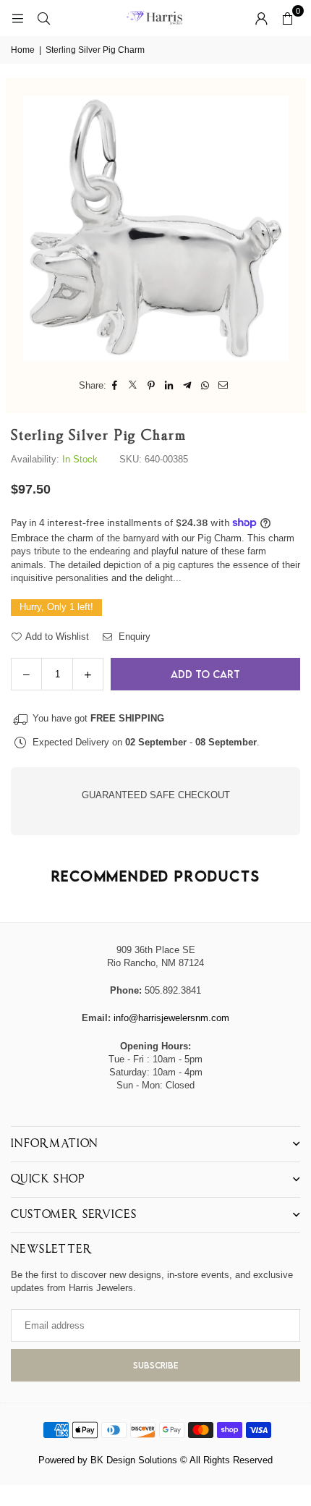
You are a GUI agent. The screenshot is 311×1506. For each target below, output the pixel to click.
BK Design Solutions (133, 1460)
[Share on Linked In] (169, 385)
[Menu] (17, 17)
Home (23, 50)
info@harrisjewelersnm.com (171, 1017)
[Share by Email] (223, 385)
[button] (287, 18)
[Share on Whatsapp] (205, 385)
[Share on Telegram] (187, 385)
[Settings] (261, 18)
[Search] (43, 17)
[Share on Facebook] (115, 385)
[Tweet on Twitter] (133, 385)
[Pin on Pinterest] (151, 385)
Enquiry (133, 636)
